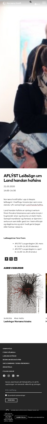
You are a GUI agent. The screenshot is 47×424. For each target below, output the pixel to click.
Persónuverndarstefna (36, 417)
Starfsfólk (7, 348)
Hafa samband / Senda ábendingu (16, 363)
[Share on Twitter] (11, 259)
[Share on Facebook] (6, 259)
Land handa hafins (34, 205)
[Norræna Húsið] (14, 3)
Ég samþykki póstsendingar (16, 395)
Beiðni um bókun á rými (12, 359)
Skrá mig (11, 400)
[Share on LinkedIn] (15, 259)
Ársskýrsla (7, 367)
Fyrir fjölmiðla (9, 352)
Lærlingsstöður (9, 356)
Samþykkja (21, 417)
